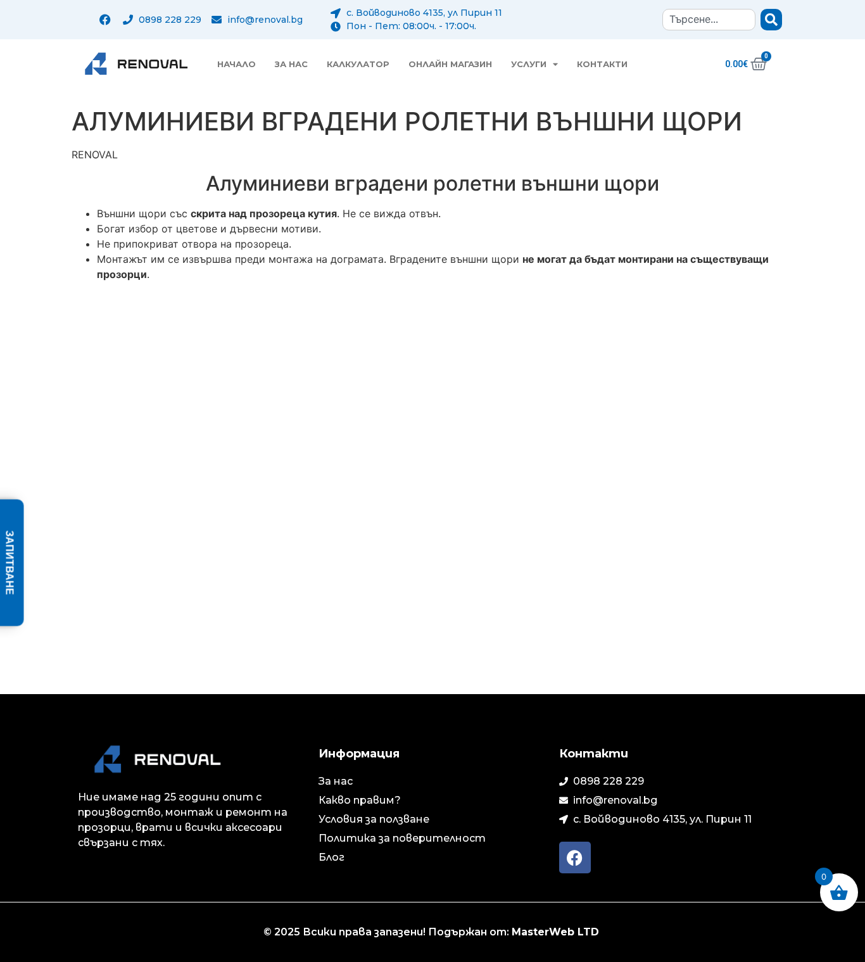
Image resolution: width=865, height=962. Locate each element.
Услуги (528, 64)
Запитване (9, 563)
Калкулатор (358, 64)
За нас (291, 64)
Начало (236, 64)
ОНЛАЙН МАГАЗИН (450, 64)
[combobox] (708, 19)
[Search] (771, 19)
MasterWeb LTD (557, 932)
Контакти (602, 64)
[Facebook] (105, 19)
